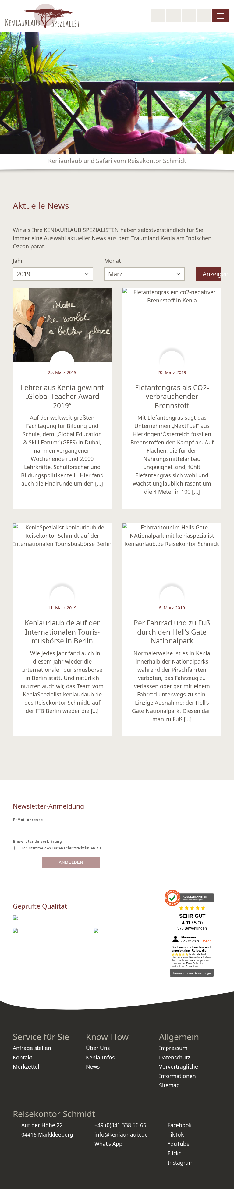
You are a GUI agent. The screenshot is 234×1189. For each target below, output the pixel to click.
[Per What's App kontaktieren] (189, 15)
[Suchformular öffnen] (158, 15)
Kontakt (22, 1057)
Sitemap (169, 1085)
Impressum (173, 1048)
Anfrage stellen (32, 1048)
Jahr (18, 260)
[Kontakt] (204, 15)
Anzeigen (212, 274)
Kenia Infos (100, 1057)
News (93, 1066)
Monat (112, 260)
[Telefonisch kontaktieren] (173, 15)
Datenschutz (174, 1057)
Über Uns (98, 1048)
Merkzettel (26, 1066)
